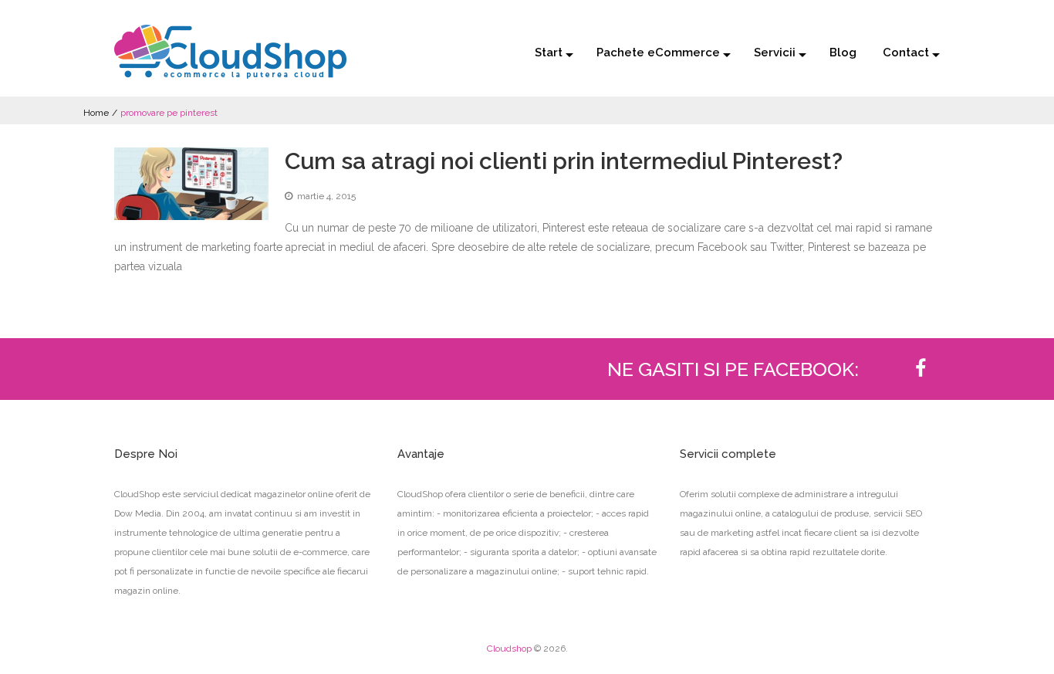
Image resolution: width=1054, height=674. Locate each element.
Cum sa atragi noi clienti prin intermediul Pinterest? (564, 160)
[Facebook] (920, 369)
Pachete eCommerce (658, 52)
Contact (906, 52)
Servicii (775, 52)
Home (96, 112)
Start (548, 52)
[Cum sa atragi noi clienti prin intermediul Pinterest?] (191, 183)
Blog (842, 52)
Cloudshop (509, 648)
